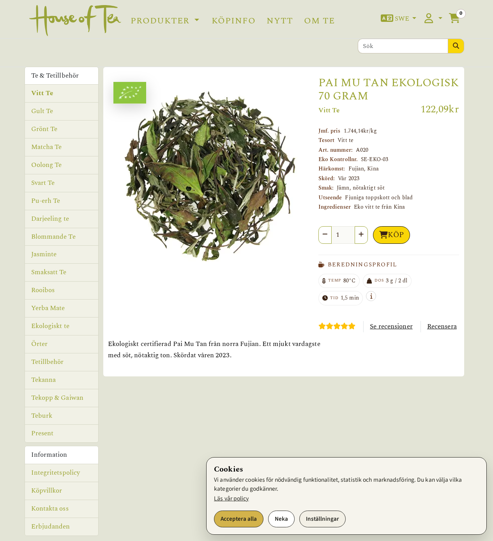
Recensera (442, 326)
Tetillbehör (47, 362)
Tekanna (43, 380)
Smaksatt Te (49, 272)
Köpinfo (234, 20)
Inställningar (322, 518)
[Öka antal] (361, 235)
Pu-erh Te (45, 201)
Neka (281, 518)
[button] (399, 19)
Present (42, 433)
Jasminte (44, 254)
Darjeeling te (50, 219)
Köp (396, 235)
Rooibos (43, 290)
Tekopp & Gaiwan (57, 398)
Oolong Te (46, 165)
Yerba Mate (48, 308)
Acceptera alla (239, 518)
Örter (39, 344)
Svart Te (43, 183)
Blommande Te (53, 237)
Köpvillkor (46, 491)
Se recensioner (391, 326)
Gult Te (42, 111)
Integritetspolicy (55, 473)
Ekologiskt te (50, 326)
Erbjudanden (50, 526)
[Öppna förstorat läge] (208, 177)
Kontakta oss (50, 509)
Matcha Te (46, 147)
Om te (319, 20)
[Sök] (456, 46)
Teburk (42, 416)
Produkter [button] (161, 20)
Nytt (280, 20)
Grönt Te (44, 129)
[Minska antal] (325, 235)
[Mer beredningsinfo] (371, 296)
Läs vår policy (231, 498)
